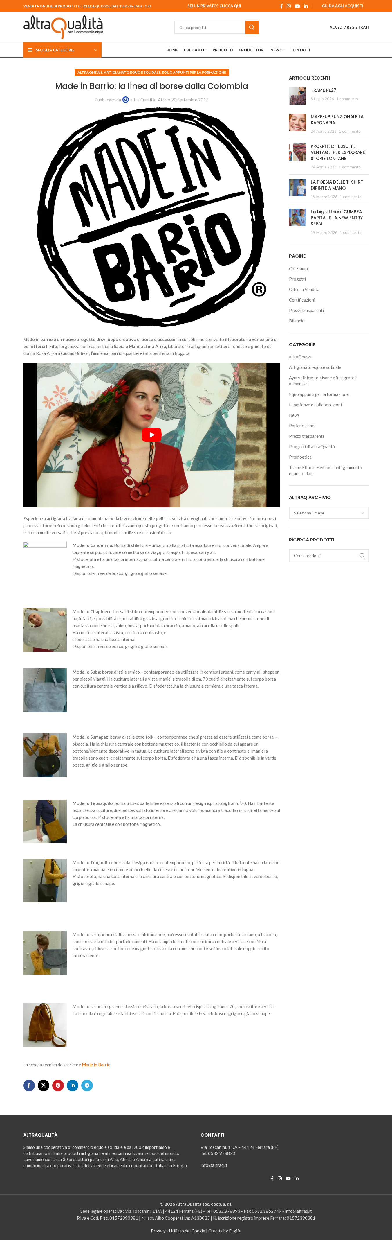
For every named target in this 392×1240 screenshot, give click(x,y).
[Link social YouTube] (297, 6)
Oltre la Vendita (304, 289)
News (294, 415)
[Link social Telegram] (87, 1085)
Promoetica (300, 457)
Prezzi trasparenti (306, 310)
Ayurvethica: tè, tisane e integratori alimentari (323, 380)
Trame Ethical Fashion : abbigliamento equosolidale (325, 470)
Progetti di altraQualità (312, 446)
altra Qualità (142, 99)
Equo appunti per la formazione (194, 72)
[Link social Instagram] (289, 6)
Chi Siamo (298, 268)
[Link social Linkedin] (306, 6)
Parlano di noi (302, 425)
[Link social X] (43, 1085)
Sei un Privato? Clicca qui (214, 5)
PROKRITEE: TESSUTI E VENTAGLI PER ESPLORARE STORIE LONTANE (338, 152)
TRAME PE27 (323, 90)
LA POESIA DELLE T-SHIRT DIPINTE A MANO (337, 185)
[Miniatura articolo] (297, 96)
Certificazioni (302, 299)
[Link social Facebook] (281, 6)
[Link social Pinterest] (58, 1085)
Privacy (158, 1230)
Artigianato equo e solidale (132, 72)
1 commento (347, 98)
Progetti (297, 278)
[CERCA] (252, 27)
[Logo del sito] (63, 26)
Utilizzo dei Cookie (187, 1230)
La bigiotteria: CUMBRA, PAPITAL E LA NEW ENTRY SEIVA (337, 218)
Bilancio (297, 320)
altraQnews (89, 72)
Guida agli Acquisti (342, 5)
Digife (235, 1230)
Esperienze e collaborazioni (315, 404)
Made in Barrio (96, 1064)
